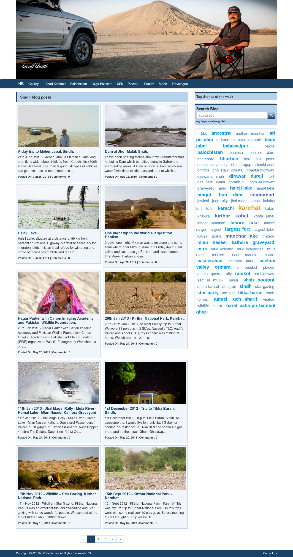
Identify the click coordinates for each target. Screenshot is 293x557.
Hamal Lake (265, 188)
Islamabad (262, 194)
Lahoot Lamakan (211, 223)
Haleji (222, 188)
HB (21, 83)
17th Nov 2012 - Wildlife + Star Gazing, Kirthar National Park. (57, 496)
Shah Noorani (258, 279)
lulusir (202, 236)
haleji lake (241, 187)
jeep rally (220, 201)
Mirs (202, 248)
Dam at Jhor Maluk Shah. (126, 151)
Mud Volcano (222, 249)
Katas (269, 208)
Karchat (249, 207)
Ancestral (222, 133)
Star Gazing (264, 286)
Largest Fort (237, 229)
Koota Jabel (264, 216)
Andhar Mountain (250, 133)
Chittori (203, 170)
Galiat (220, 182)
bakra (269, 146)
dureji (257, 176)
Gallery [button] (33, 83)
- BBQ (202, 133)
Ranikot (242, 273)
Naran (269, 255)
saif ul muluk (210, 280)
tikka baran (250, 292)
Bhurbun (229, 158)
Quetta (216, 274)
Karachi (226, 208)
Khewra (203, 216)
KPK (120, 83)
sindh (245, 286)
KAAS (256, 201)
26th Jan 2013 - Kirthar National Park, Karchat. (144, 318)
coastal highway (260, 170)
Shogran (229, 286)
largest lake (264, 229)
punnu (202, 274)
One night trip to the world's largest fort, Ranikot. (139, 235)
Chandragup (241, 165)
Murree (218, 255)
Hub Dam (230, 194)
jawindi (203, 201)
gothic (222, 121)
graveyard (205, 188)
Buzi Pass (264, 159)
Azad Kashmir (56, 83)
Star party (208, 292)
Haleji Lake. (28, 233)
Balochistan (78, 83)
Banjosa (236, 152)
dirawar (237, 176)
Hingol (204, 194)
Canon (202, 165)
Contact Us (270, 553)
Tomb (270, 293)
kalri (210, 208)
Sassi (233, 280)
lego (204, 121)
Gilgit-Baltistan (102, 83)
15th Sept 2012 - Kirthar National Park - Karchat (138, 496)
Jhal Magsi (239, 201)
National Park (240, 261)
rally (228, 274)
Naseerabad (209, 260)
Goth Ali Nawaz (262, 182)
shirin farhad (208, 286)
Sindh (163, 83)
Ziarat (217, 306)
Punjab (149, 83)
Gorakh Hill (237, 182)
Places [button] (132, 83)
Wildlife (203, 306)
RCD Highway (264, 274)
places (268, 267)
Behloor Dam (262, 152)
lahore (237, 222)
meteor (268, 236)
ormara (223, 267)
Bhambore (205, 159)
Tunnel (220, 299)
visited (268, 299)
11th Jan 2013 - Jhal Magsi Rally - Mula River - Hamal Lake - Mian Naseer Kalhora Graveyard (57, 410)
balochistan (210, 152)
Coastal (237, 170)
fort (271, 176)
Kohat (241, 215)
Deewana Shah (210, 176)
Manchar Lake (241, 235)
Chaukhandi (264, 165)
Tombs (202, 299)
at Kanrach (225, 140)
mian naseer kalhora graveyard (235, 242)
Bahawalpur (235, 145)
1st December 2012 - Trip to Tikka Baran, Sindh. (140, 410)
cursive (212, 121)
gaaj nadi (205, 182)
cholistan (220, 170)
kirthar (222, 215)
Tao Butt (228, 293)
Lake (254, 222)
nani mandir (244, 255)
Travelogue (180, 83)
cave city (219, 165)
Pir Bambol (246, 267)
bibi (247, 159)
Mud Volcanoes (250, 249)
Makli (216, 236)
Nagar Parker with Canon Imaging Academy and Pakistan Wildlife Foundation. (56, 320)
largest (215, 229)
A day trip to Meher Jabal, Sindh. (46, 151)
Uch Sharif (245, 299)
